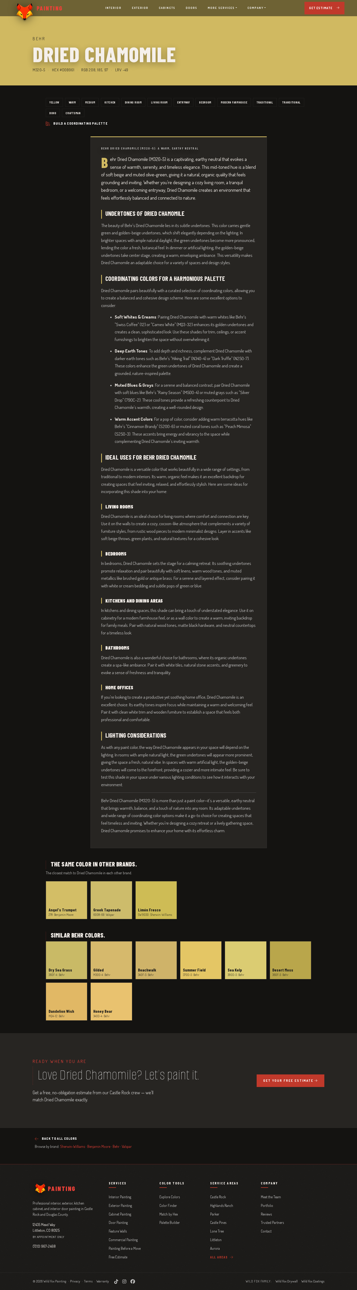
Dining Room (133, 102)
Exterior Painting (120, 1205)
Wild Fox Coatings (312, 1281)
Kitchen (110, 102)
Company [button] (255, 8)
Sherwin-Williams (72, 1146)
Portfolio (267, 1205)
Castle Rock (218, 1197)
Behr (116, 1146)
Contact (266, 1231)
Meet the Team (271, 1197)
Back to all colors (59, 1139)
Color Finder (168, 1205)
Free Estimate (118, 1257)
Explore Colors (169, 1197)
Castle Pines (218, 1222)
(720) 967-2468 (44, 1246)
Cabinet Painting (120, 1214)
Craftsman (73, 113)
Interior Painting (120, 1197)
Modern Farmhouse (234, 102)
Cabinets (167, 8)
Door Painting (118, 1222)
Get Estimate (320, 8)
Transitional (291, 102)
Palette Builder (169, 1222)
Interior (113, 8)
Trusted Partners (272, 1222)
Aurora (215, 1248)
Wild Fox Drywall (286, 1281)
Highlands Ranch (221, 1205)
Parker (214, 1214)
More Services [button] (221, 8)
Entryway (183, 102)
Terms (88, 1281)
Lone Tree (217, 1231)
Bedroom (205, 102)
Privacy (75, 1281)
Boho (52, 113)
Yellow (54, 102)
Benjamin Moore (98, 1146)
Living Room (159, 102)
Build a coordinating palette (80, 123)
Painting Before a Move (125, 1248)
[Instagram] (124, 1281)
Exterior (140, 8)
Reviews (266, 1214)
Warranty (102, 1281)
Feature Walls (118, 1231)
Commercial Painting (123, 1239)
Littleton (216, 1239)
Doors (191, 8)
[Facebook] (132, 1281)
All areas (219, 1257)
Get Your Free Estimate (288, 1080)
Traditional (265, 102)
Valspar (127, 1146)
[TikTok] (116, 1281)
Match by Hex (168, 1214)
